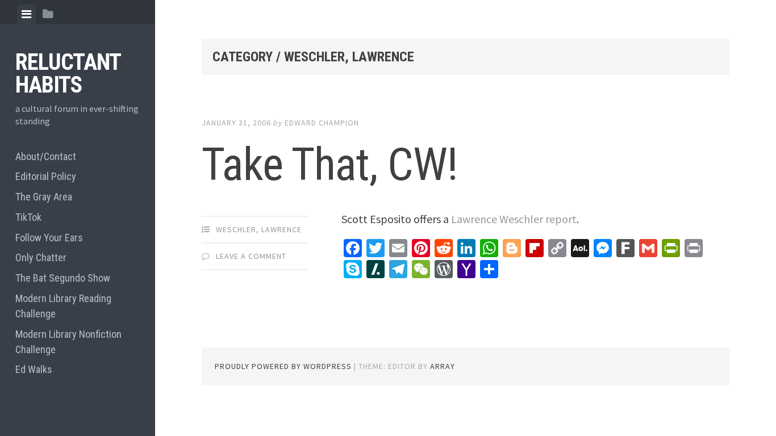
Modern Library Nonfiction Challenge (68, 341)
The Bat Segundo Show (62, 278)
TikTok (28, 217)
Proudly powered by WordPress (283, 366)
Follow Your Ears (49, 238)
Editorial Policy (45, 176)
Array (442, 366)
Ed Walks (33, 369)
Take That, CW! (330, 164)
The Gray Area (43, 197)
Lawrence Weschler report (514, 219)
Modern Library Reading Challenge (63, 306)
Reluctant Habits (67, 73)
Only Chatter (40, 257)
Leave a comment (251, 256)
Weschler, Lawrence (259, 229)
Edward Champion (322, 123)
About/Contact (45, 156)
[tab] (26, 14)
